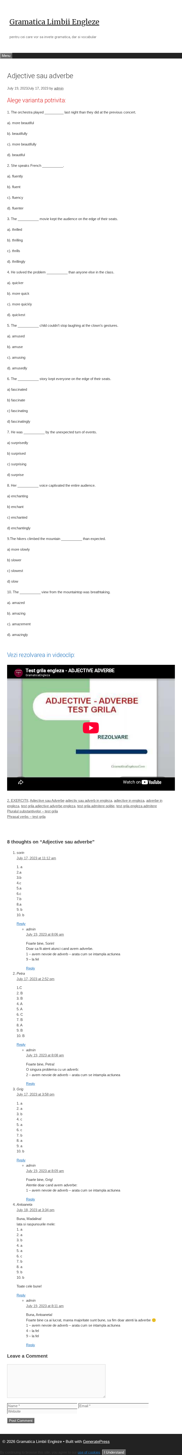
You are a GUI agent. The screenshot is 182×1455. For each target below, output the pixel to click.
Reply (21, 924)
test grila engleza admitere (136, 806)
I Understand (114, 1452)
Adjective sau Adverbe (47, 800)
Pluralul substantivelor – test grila (32, 811)
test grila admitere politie (95, 806)
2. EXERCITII (17, 800)
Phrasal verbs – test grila (26, 817)
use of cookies (89, 1452)
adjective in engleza (129, 800)
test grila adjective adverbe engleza (48, 806)
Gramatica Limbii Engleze (54, 21)
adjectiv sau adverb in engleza (88, 800)
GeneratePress (96, 1441)
